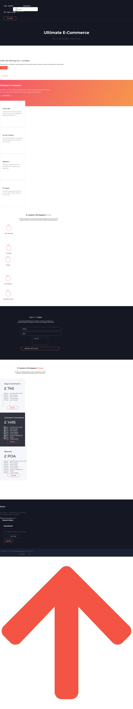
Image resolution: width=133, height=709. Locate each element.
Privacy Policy (22, 553)
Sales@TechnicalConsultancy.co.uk (7, 518)
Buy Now (4, 67)
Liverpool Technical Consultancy (18, 551)
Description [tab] (5, 75)
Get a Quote (13, 475)
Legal (29, 553)
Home (54, 38)
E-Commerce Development (63, 38)
